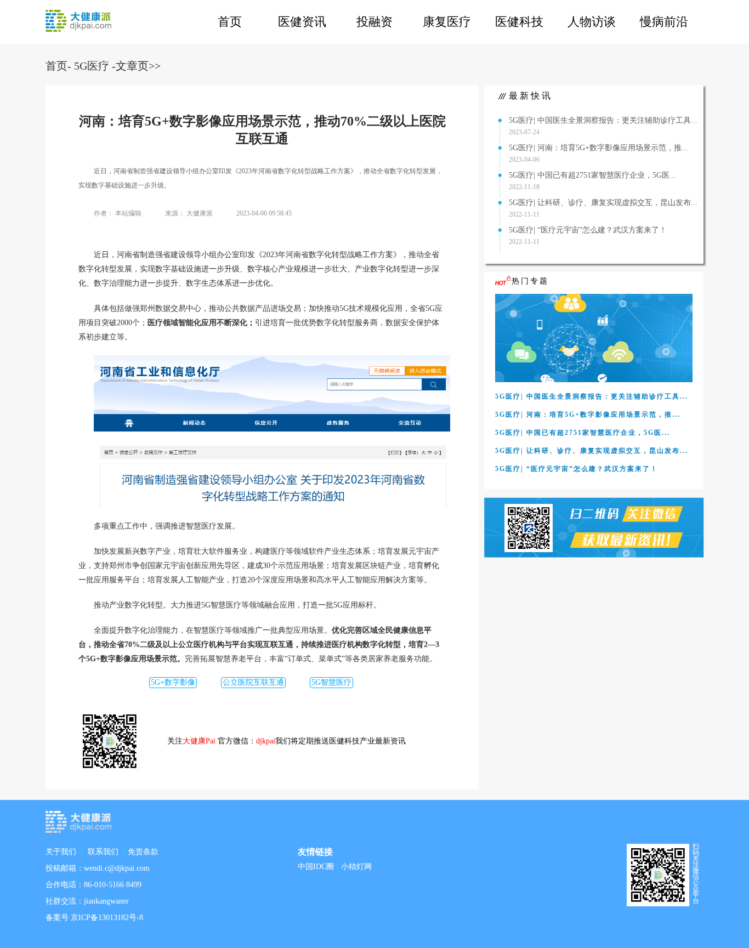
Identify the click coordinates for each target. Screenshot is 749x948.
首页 (230, 22)
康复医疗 (447, 22)
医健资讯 (302, 22)
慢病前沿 (664, 22)
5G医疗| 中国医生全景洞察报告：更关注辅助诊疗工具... (603, 120)
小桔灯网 (356, 866)
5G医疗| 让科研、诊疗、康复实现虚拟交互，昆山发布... (603, 202)
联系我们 (103, 852)
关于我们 (61, 852)
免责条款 (143, 852)
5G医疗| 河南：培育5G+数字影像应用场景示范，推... (598, 148)
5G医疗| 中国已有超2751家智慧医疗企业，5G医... (592, 175)
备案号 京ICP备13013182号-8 (94, 917)
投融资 (374, 22)
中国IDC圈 (316, 866)
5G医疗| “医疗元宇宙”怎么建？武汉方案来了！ (588, 230)
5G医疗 (91, 66)
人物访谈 (592, 22)
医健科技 (519, 22)
